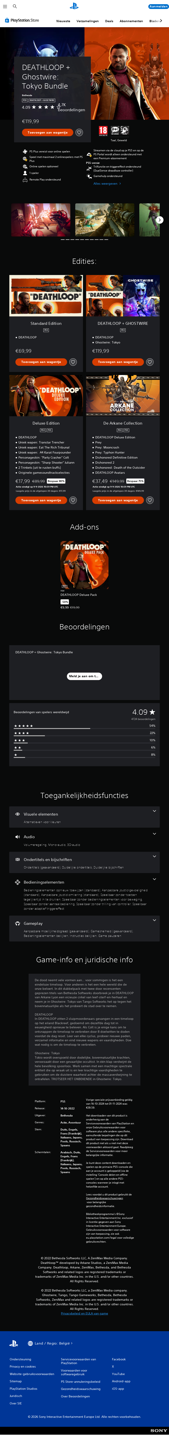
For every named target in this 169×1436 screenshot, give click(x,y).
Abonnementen (131, 21)
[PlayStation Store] (23, 20)
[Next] (159, 220)
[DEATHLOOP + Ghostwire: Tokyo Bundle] (40, 219)
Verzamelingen (88, 21)
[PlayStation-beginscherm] (74, 6)
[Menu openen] (5, 6)
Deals (109, 21)
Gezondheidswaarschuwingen (104, 1198)
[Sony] (159, 1434)
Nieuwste (63, 21)
